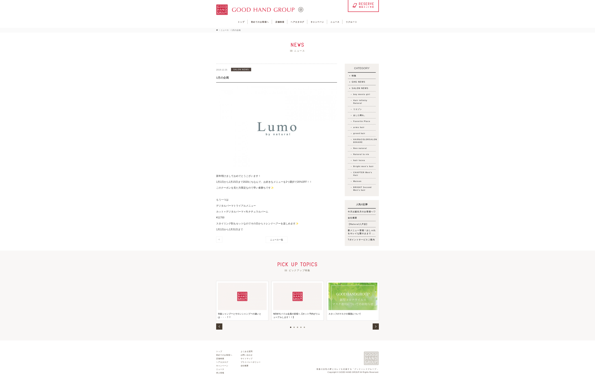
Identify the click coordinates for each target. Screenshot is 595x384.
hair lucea (359, 160)
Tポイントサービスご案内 (361, 239)
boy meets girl (361, 94)
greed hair (359, 133)
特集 (354, 76)
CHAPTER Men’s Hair (362, 173)
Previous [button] (219, 326)
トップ (241, 22)
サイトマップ (247, 359)
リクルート (351, 22)
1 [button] (290, 327)
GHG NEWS (358, 82)
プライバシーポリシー (251, 362)
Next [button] (376, 326)
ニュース (335, 22)
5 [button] (304, 327)
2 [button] (294, 327)
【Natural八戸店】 (358, 224)
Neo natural (360, 148)
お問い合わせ (247, 355)
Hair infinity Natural (360, 101)
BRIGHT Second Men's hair (362, 188)
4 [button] (301, 327)
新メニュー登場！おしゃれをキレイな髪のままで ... (362, 232)
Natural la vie (361, 154)
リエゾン (357, 109)
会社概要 (352, 218)
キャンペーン (317, 22)
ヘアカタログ (297, 22)
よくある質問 (247, 351)
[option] (242, 301)
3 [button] (297, 327)
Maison (357, 181)
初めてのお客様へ (260, 22)
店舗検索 (279, 22)
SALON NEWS (360, 88)
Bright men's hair (363, 166)
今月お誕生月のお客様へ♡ (362, 211)
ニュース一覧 (276, 239)
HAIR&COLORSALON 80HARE (364, 140)
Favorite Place (361, 121)
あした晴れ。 (359, 115)
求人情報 (220, 373)
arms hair (359, 127)
